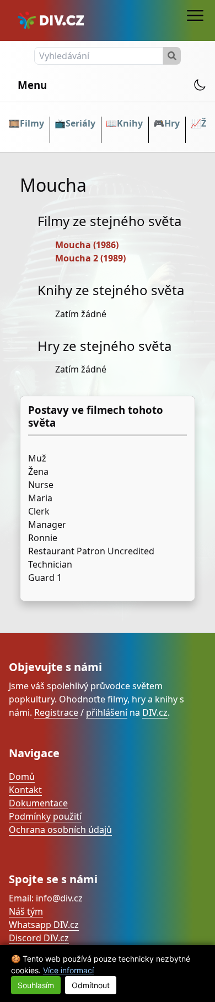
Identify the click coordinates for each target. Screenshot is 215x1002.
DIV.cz (155, 712)
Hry (172, 123)
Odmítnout (91, 985)
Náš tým (26, 911)
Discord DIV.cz (39, 938)
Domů (22, 776)
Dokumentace (38, 803)
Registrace (56, 712)
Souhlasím (36, 985)
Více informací (68, 970)
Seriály (80, 123)
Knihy (130, 123)
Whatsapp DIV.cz (44, 925)
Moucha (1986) (87, 245)
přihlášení (106, 712)
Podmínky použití (45, 816)
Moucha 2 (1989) (90, 258)
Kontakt (25, 790)
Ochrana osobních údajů (60, 829)
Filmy (32, 123)
